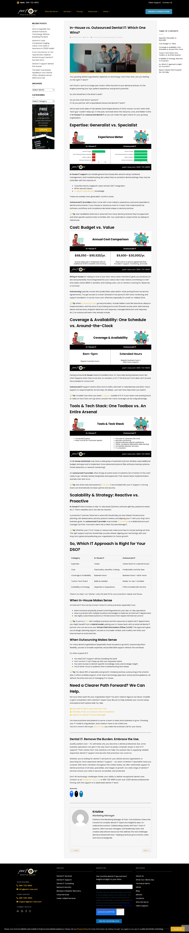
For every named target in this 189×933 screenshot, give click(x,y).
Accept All (177, 929)
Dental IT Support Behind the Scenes (43, 65)
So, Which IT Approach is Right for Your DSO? (170, 65)
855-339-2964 (25, 898)
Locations (140, 898)
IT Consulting (96, 37)
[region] (94, 928)
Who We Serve (51, 11)
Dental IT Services (64, 876)
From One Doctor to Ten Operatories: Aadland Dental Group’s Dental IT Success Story (42, 56)
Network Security (64, 887)
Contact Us (167, 2)
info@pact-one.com (28, 889)
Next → (147, 850)
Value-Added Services (66, 898)
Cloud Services (63, 894)
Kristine (87, 37)
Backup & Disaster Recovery (69, 891)
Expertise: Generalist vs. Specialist (168, 39)
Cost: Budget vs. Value (167, 44)
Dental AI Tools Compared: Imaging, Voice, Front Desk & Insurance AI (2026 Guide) (43, 44)
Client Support (154, 2)
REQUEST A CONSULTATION (158, 11)
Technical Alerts (143, 883)
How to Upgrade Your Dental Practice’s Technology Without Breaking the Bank (41, 33)
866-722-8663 (32, 2)
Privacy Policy (82, 929)
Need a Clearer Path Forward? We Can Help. (170, 71)
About (106, 11)
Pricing (80, 11)
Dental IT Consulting (65, 883)
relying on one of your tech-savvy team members (108, 276)
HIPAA (138, 887)
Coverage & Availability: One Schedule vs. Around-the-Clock (171, 48)
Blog (138, 891)
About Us (140, 876)
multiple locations (100, 613)
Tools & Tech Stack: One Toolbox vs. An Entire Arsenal (169, 54)
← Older (74, 850)
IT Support (105, 37)
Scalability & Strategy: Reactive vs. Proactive (171, 60)
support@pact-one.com (30, 901)
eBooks (139, 894)
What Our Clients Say (145, 880)
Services (67, 11)
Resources (93, 11)
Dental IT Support (64, 880)
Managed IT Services (116, 37)
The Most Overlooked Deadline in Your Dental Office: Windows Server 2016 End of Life (42, 74)
